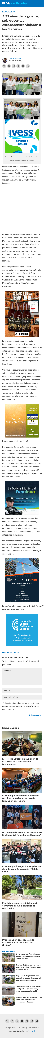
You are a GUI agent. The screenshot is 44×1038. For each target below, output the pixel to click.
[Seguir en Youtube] (22, 1021)
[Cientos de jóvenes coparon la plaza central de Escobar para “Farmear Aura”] (8, 968)
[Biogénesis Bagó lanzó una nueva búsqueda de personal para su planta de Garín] (8, 979)
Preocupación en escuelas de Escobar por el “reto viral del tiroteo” (18, 942)
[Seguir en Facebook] (12, 1021)
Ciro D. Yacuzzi (15, 59)
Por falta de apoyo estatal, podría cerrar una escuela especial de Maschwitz (20, 906)
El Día (15, 3)
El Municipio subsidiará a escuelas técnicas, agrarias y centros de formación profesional (20, 798)
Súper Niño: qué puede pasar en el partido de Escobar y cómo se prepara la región (28, 989)
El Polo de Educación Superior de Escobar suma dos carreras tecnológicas (20, 761)
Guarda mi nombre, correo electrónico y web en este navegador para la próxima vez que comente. (21, 706)
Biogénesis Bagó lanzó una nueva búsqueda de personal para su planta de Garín (28, 978)
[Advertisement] (22, 209)
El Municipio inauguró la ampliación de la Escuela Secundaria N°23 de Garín (21, 869)
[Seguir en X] (7, 1021)
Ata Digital (31, 1031)
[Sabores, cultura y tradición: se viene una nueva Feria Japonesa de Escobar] (8, 1001)
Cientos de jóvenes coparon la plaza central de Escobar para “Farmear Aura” (28, 967)
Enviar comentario (35, 715)
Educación (8, 11)
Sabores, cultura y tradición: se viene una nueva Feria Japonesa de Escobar (29, 999)
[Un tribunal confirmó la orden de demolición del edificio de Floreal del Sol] (8, 957)
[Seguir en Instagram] (17, 1021)
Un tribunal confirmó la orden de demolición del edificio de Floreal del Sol (28, 956)
